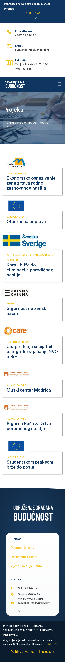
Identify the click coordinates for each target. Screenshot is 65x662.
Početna (16, 547)
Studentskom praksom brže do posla (30, 464)
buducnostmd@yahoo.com (32, 50)
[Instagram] (36, 18)
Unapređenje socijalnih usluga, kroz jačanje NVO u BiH (32, 351)
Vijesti (15, 566)
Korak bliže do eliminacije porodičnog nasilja (30, 269)
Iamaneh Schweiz (17, 385)
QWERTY (51, 644)
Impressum (46, 651)
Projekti (11, 303)
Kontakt (39, 566)
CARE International (18, 342)
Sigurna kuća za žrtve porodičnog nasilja (29, 426)
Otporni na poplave (26, 221)
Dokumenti (18, 557)
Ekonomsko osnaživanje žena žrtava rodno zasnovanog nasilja (31, 183)
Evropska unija (15, 217)
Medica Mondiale (16, 173)
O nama (29, 547)
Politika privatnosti (23, 651)
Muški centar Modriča (29, 390)
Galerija (26, 566)
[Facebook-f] (29, 18)
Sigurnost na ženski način (27, 311)
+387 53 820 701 (26, 35)
